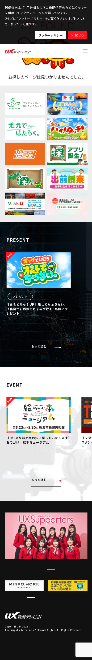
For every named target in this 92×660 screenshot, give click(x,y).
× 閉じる (77, 35)
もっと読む (39, 346)
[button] (51, 569)
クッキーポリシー (50, 35)
